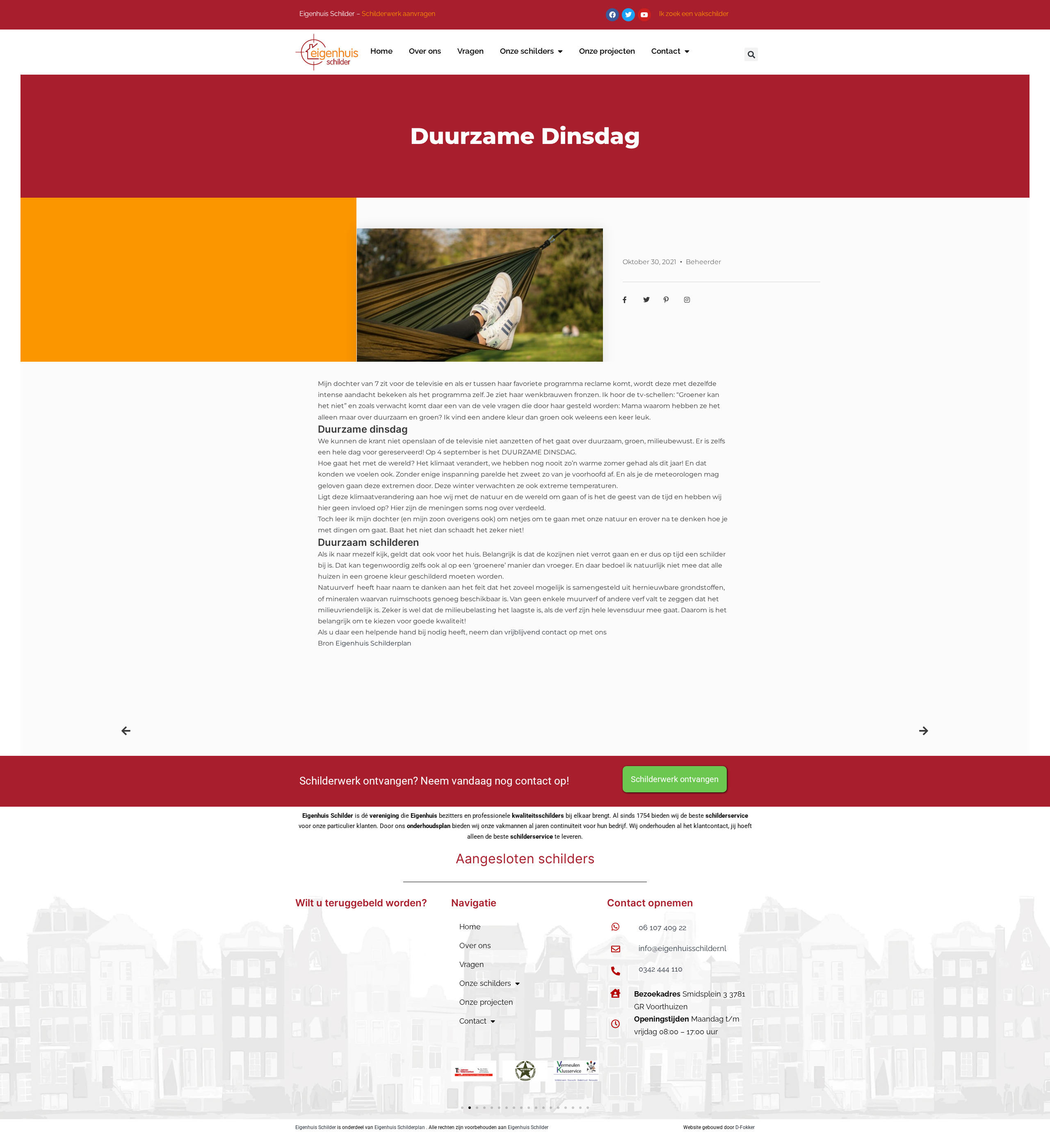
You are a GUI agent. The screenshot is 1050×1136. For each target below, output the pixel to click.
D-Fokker (745, 1127)
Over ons (425, 50)
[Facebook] (612, 14)
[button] (751, 54)
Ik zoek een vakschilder (694, 14)
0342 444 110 (660, 969)
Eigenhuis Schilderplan (399, 1127)
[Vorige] (323, 731)
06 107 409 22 (662, 927)
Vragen (470, 50)
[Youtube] (644, 14)
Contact (665, 50)
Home (381, 50)
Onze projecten (607, 50)
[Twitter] (628, 14)
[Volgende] (727, 731)
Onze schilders (527, 50)
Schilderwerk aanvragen (398, 14)
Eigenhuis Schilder (315, 1127)
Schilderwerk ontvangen (675, 779)
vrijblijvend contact (535, 632)
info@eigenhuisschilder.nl (682, 948)
